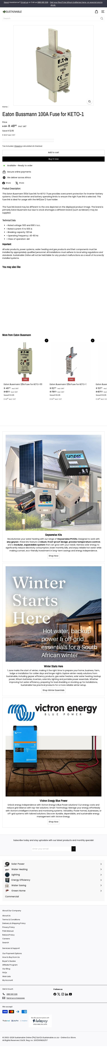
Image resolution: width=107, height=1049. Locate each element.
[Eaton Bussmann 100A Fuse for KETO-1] (20, 299)
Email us (24, 2)
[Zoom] (89, 101)
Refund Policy (8, 935)
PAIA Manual (8, 931)
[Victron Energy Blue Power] (53, 749)
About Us (6, 915)
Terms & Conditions (11, 919)
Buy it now (54, 159)
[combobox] (53, 18)
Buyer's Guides (9, 961)
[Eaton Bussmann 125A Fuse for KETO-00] (25, 371)
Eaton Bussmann (22, 335)
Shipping (18, 146)
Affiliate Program (10, 965)
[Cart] (96, 11)
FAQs (4, 972)
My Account (7, 980)
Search (5, 942)
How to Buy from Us (11, 957)
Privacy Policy (8, 927)
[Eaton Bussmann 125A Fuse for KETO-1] (71, 371)
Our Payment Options (12, 953)
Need (6, 2)
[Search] (102, 18)
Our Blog (6, 968)
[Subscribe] (73, 848)
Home (4, 107)
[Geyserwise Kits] (53, 483)
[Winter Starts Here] (53, 614)
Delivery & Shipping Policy (13, 923)
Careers (6, 938)
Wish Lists (6, 976)
